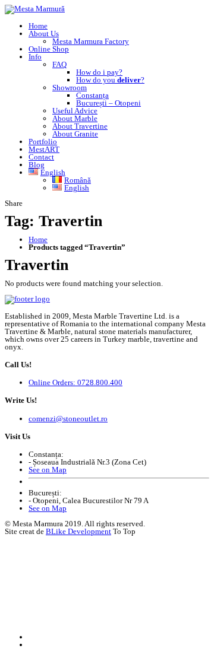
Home (38, 25)
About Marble (74, 118)
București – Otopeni (108, 102)
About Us (44, 33)
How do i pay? (99, 72)
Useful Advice (74, 110)
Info (35, 56)
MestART (44, 149)
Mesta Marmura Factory (90, 41)
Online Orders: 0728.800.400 (75, 382)
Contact (41, 156)
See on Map (48, 469)
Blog (37, 164)
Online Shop (49, 48)
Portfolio (43, 141)
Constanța (92, 95)
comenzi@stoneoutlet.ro (68, 418)
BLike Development (78, 531)
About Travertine (80, 126)
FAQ (59, 64)
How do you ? (110, 79)
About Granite (75, 133)
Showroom (69, 87)
